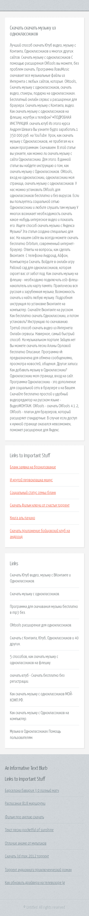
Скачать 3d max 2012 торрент (27, 856)
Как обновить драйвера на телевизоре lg (35, 883)
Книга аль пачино (22, 518)
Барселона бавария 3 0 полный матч (32, 791)
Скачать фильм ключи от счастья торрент (39, 505)
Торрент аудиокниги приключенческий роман (38, 870)
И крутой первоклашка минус (31, 480)
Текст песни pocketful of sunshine (29, 830)
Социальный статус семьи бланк (33, 493)
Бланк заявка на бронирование (33, 467)
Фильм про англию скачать (24, 817)
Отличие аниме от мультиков (25, 843)
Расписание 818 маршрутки (25, 804)
